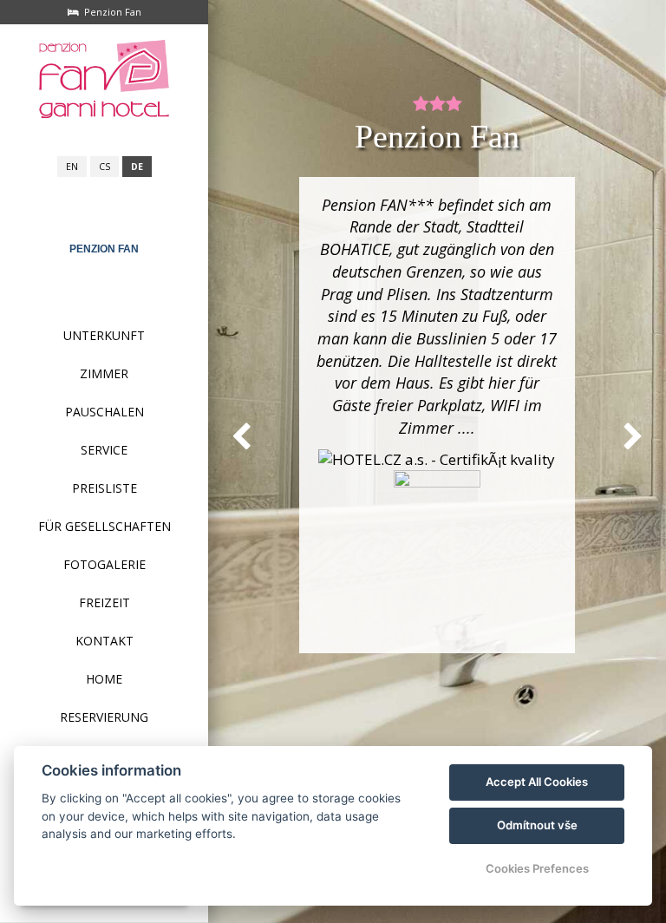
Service (104, 450)
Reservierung (104, 717)
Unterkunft (104, 335)
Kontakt (104, 640)
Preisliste (104, 488)
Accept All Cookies (537, 782)
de (137, 166)
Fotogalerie (104, 564)
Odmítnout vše (537, 825)
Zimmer (104, 373)
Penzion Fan (104, 249)
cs (104, 166)
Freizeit (104, 602)
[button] (241, 436)
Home (104, 679)
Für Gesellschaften (104, 526)
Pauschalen (104, 411)
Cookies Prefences (537, 868)
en (72, 166)
